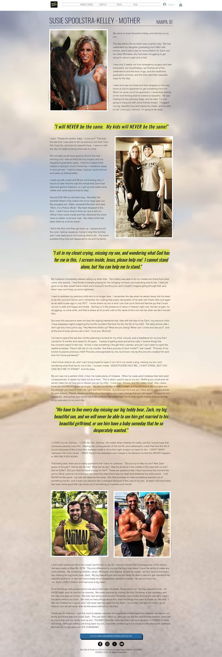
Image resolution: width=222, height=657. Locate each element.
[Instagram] (107, 644)
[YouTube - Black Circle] (121, 644)
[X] (114, 644)
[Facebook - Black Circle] (100, 644)
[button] (180, 4)
